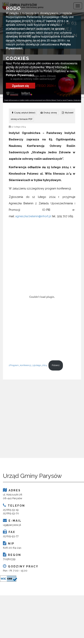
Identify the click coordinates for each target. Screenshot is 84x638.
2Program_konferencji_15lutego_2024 (28, 365)
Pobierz (56, 365)
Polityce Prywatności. (20, 75)
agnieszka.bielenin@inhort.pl (33, 216)
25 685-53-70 (11, 513)
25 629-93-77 (11, 536)
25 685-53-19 (11, 509)
